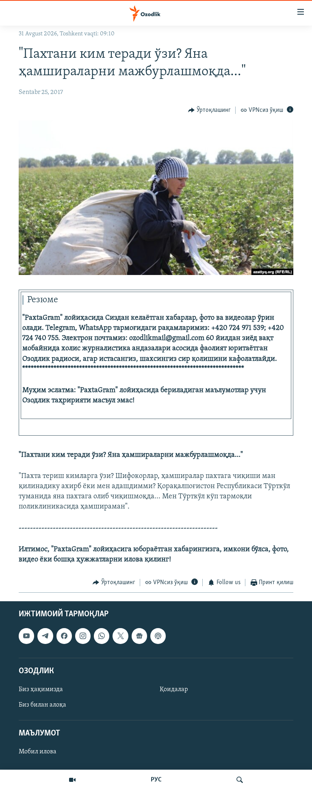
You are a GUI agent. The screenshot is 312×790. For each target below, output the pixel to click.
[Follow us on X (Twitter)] (120, 636)
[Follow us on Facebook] (64, 636)
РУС (156, 780)
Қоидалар (174, 689)
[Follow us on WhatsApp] (101, 636)
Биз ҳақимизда (41, 689)
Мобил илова (37, 752)
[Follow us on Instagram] (83, 636)
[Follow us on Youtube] (26, 636)
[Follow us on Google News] (139, 636)
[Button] (209, 110)
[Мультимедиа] (72, 780)
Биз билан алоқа (42, 705)
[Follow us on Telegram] (45, 636)
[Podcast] (158, 636)
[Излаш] (240, 780)
